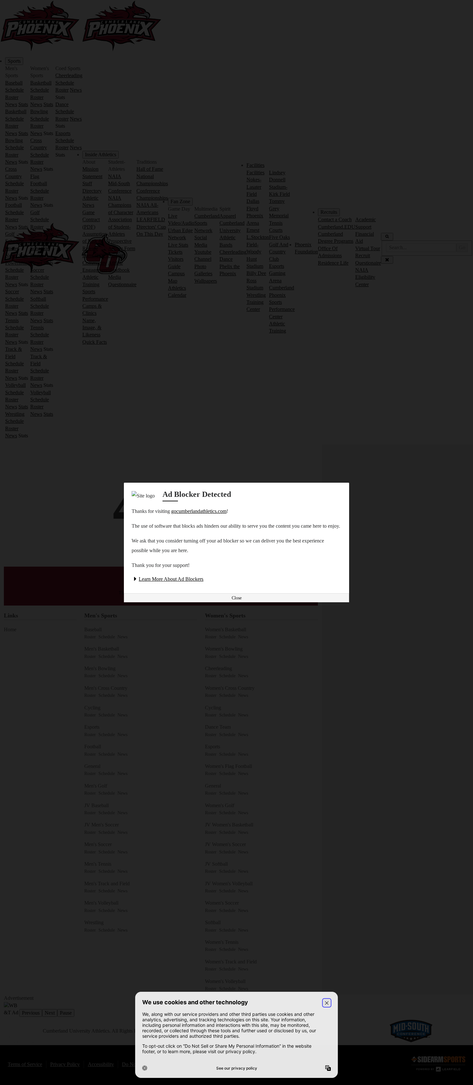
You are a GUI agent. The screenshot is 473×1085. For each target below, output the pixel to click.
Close (237, 598)
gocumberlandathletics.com (199, 511)
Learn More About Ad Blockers (171, 579)
